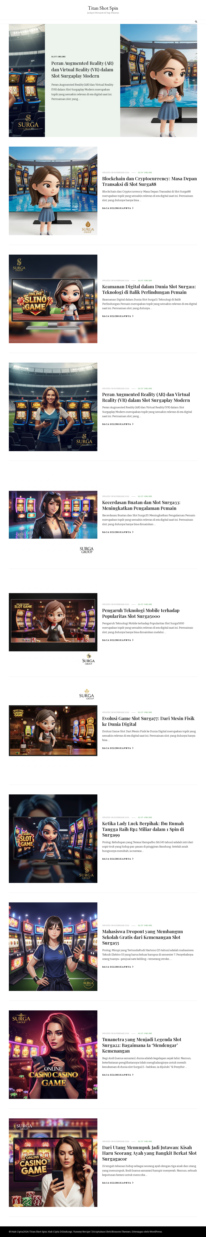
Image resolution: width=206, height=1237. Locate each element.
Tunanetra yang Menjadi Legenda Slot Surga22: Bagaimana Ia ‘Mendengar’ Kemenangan (141, 1045)
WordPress (155, 1231)
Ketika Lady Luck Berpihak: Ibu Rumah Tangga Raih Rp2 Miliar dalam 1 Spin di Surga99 (143, 829)
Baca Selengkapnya (116, 208)
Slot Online (135, 57)
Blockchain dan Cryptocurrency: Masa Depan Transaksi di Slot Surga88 (149, 181)
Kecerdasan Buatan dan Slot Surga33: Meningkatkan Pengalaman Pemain (141, 505)
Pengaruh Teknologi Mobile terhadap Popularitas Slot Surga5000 (140, 613)
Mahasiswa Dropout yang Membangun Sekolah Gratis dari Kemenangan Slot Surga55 (142, 937)
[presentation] (13, 80)
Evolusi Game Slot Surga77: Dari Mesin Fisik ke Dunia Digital (148, 721)
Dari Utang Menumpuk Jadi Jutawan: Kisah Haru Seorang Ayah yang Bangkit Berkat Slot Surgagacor (149, 1153)
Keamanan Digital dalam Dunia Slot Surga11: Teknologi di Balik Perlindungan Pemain (159, 69)
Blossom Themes (121, 1231)
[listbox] (103, 80)
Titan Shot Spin (103, 8)
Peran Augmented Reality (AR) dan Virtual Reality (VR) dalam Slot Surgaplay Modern (146, 397)
